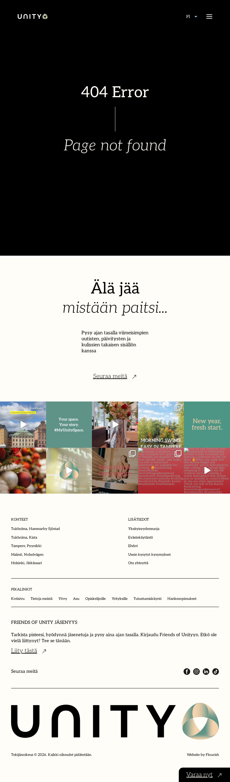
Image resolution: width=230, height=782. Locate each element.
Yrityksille (120, 599)
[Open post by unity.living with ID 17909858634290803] (207, 425)
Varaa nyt (199, 774)
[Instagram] (196, 671)
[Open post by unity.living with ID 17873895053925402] (161, 471)
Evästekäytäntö (140, 537)
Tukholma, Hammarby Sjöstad (35, 529)
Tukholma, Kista (24, 537)
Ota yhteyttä (138, 563)
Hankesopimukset (181, 599)
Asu (76, 599)
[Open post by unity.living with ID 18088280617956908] (115, 471)
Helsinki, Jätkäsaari (26, 563)
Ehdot (133, 546)
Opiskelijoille (95, 599)
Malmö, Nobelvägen (27, 554)
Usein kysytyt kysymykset (149, 554)
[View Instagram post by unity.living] (41, 441)
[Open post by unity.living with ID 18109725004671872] (115, 425)
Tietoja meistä (41, 599)
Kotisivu (18, 599)
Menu (209, 16)
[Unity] (33, 16)
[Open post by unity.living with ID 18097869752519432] (23, 425)
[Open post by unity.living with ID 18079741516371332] (207, 471)
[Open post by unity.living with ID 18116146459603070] (69, 471)
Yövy (62, 599)
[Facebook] (187, 671)
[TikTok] (215, 671)
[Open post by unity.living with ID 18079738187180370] (23, 471)
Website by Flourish (203, 755)
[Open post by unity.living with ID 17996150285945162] (69, 425)
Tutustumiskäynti (147, 599)
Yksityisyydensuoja (143, 529)
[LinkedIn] (206, 671)
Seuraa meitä (110, 376)
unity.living (22, 410)
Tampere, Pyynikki (26, 546)
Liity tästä (24, 650)
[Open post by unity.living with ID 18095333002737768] (161, 425)
